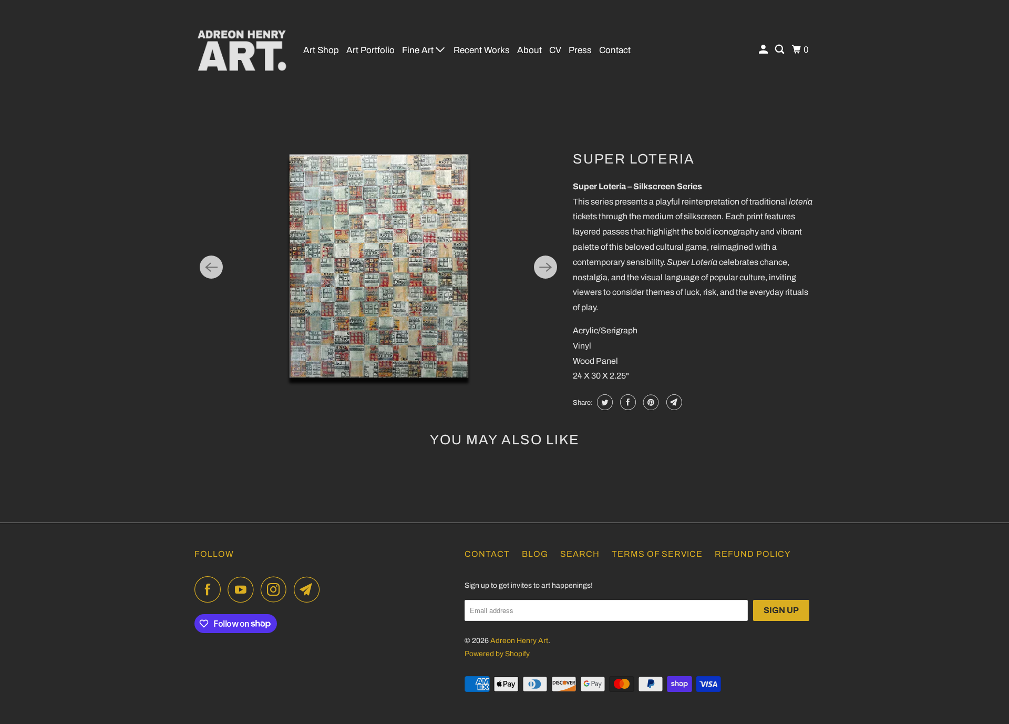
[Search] (780, 49)
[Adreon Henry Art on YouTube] (243, 589)
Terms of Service (657, 553)
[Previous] (211, 267)
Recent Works (482, 50)
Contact (615, 50)
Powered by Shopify (497, 654)
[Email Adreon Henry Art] (309, 589)
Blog (535, 553)
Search (580, 553)
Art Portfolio (370, 50)
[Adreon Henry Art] (241, 50)
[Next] (545, 267)
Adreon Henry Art (519, 641)
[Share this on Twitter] (603, 402)
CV (555, 50)
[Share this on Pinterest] (650, 402)
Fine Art (419, 50)
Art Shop (321, 50)
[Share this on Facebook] (626, 402)
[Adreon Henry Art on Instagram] (276, 589)
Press (580, 50)
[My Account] (764, 49)
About (529, 50)
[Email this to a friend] (673, 402)
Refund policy (752, 553)
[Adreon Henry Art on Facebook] (210, 589)
